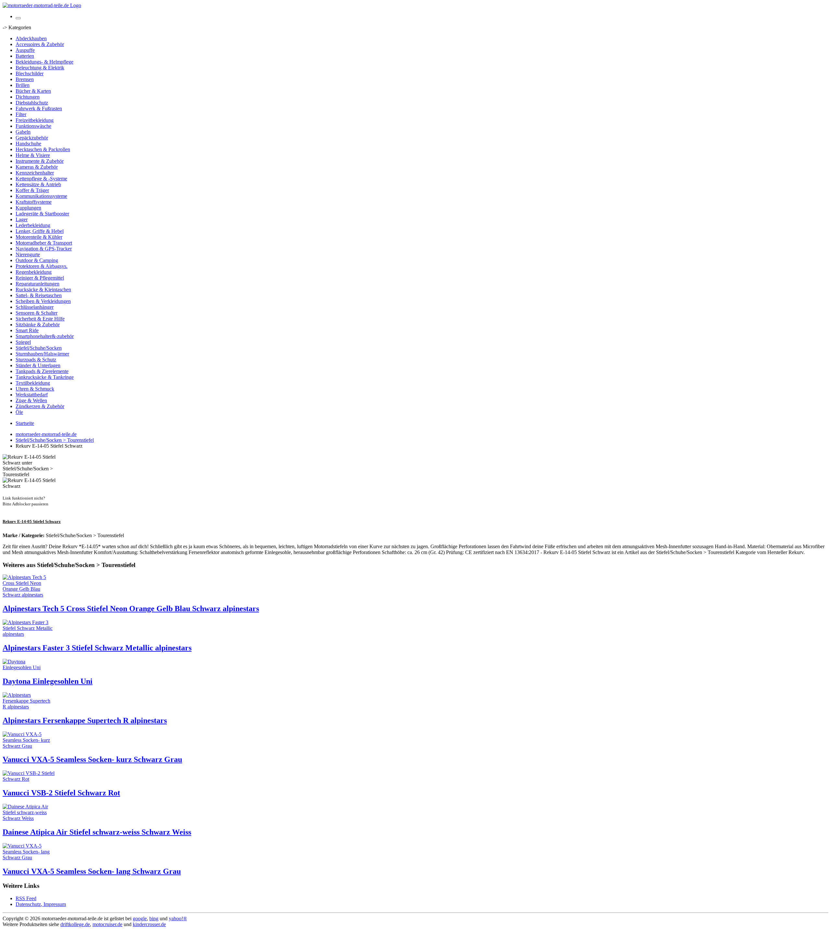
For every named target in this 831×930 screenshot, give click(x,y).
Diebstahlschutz (32, 102)
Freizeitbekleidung (35, 120)
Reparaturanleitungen (37, 283)
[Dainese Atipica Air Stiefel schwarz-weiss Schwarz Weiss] (29, 818)
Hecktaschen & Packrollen (43, 149)
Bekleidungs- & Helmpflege (44, 62)
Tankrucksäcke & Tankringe (45, 377)
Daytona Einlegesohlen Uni (48, 681)
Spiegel (23, 342)
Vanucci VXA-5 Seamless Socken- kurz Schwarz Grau (92, 759)
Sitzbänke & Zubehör (38, 324)
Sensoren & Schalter (36, 313)
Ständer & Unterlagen (38, 365)
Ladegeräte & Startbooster (42, 213)
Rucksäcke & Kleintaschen (43, 289)
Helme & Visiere (33, 155)
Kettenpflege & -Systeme (41, 178)
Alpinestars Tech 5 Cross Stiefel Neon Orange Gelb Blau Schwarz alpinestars (131, 608)
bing (153, 918)
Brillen (23, 85)
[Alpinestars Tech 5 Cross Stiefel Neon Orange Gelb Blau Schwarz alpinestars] (29, 595)
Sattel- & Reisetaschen (39, 295)
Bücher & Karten (33, 91)
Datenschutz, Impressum (41, 904)
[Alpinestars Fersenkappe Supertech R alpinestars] (29, 706)
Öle (19, 412)
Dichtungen (28, 97)
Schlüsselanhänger (35, 307)
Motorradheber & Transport (44, 243)
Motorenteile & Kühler (39, 237)
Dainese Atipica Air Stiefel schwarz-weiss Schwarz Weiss (97, 832)
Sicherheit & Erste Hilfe (40, 318)
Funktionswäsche (33, 126)
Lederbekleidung (33, 225)
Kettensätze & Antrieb (38, 184)
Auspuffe (25, 50)
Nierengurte (28, 254)
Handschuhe (28, 143)
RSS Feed (26, 898)
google (140, 918)
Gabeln (23, 132)
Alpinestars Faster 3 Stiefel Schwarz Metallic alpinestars (97, 648)
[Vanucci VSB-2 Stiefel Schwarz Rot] (29, 779)
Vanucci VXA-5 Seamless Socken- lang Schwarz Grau (92, 871)
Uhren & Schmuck (35, 389)
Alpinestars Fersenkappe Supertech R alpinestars (85, 720)
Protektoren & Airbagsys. (42, 266)
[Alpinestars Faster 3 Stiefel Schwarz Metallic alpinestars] (29, 634)
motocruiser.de (107, 924)
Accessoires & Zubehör (40, 44)
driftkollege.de (75, 924)
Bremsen (25, 79)
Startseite (25, 423)
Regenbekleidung (34, 272)
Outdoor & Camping (37, 260)
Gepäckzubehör (32, 137)
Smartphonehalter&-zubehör (45, 336)
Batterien (25, 56)
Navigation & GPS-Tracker (44, 248)
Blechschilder (29, 73)
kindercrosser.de (149, 924)
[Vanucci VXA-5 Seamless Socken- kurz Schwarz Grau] (29, 746)
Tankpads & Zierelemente (42, 371)
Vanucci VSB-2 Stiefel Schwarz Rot (61, 793)
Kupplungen (28, 208)
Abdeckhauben (31, 38)
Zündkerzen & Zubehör (40, 406)
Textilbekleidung (33, 383)
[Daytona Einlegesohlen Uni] (29, 667)
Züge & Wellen (31, 400)
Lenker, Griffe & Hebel (40, 231)
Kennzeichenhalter (35, 172)
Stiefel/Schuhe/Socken (39, 348)
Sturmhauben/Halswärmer (42, 353)
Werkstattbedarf (32, 394)
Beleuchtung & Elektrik (40, 67)
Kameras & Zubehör (37, 167)
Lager (22, 219)
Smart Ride (27, 330)
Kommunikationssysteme (41, 196)
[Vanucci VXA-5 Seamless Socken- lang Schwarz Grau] (29, 857)
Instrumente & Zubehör (40, 161)
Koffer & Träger (32, 190)
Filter (21, 114)
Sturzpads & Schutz (36, 359)
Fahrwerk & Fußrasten (39, 108)
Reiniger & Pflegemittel (40, 278)
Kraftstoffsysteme (34, 202)
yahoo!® (178, 918)
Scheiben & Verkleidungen (43, 301)
